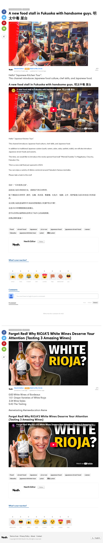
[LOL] (68, 276)
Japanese (33, 229)
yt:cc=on (44, 229)
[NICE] (20, 276)
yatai (42, 233)
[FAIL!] (52, 276)
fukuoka (13, 233)
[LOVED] (44, 276)
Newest (95, 302)
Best (84, 302)
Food (12, 229)
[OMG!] (12, 276)
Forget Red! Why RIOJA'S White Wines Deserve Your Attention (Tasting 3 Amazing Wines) (52, 336)
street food (21, 229)
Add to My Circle (36, 68)
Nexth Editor (19, 68)
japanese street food (73, 229)
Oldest (89, 302)
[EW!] (36, 276)
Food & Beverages (15, 9)
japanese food (56, 229)
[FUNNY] (28, 276)
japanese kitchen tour (28, 233)
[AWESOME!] (60, 276)
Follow (41, 241)
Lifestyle (26, 9)
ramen (87, 229)
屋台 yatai (51, 233)
